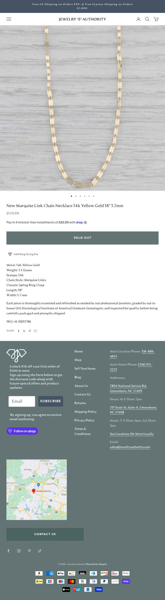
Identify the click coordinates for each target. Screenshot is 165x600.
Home (78, 352)
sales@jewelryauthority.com (130, 447)
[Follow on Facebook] (8, 551)
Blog (77, 377)
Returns (80, 403)
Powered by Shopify (96, 564)
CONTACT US (45, 534)
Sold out (82, 237)
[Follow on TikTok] (40, 551)
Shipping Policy (85, 412)
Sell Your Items (85, 369)
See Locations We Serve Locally (132, 434)
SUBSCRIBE (50, 401)
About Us (81, 386)
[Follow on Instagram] (19, 551)
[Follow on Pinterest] (29, 551)
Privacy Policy (84, 421)
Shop (77, 360)
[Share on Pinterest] (29, 331)
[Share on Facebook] (18, 331)
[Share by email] (35, 331)
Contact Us (82, 395)
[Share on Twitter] (24, 331)
